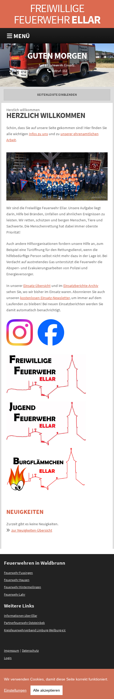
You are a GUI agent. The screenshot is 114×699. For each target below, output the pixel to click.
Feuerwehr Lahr (14, 594)
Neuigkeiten (24, 511)
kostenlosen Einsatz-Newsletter (45, 297)
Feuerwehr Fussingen (18, 573)
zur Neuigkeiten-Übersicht (31, 530)
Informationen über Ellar (20, 616)
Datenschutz (30, 650)
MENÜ (21, 36)
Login (8, 658)
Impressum (11, 650)
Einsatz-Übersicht (37, 285)
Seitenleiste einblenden (57, 95)
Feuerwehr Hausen (16, 580)
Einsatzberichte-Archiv (80, 285)
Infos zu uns (38, 133)
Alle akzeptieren (46, 690)
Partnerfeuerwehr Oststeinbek (24, 623)
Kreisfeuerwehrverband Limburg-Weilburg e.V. (35, 630)
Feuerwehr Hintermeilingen (22, 587)
